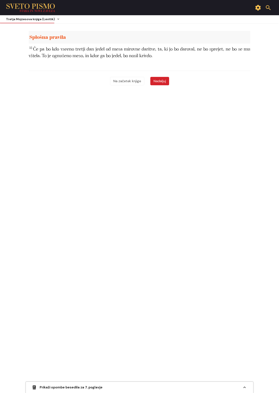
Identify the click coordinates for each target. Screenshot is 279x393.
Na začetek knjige (127, 81)
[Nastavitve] (258, 7)
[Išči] (268, 7)
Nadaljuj (160, 81)
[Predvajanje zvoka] (243, 37)
